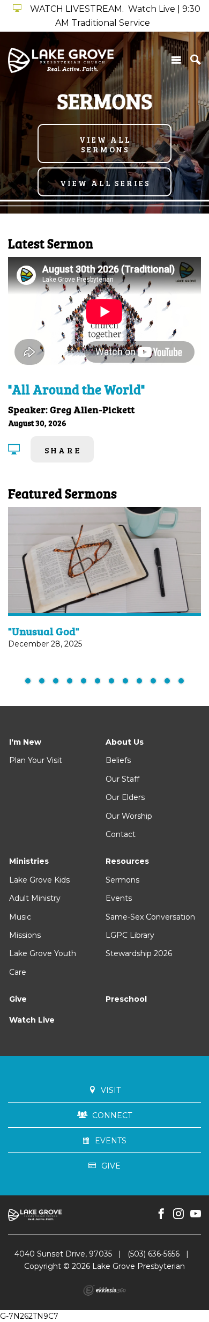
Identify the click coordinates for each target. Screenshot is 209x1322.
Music (20, 917)
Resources (127, 861)
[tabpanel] (104, 585)
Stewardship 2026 (139, 953)
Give (18, 999)
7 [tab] (111, 681)
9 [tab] (139, 681)
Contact (121, 834)
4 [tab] (69, 681)
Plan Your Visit (35, 760)
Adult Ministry (35, 898)
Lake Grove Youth (42, 953)
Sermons (122, 880)
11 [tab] (167, 681)
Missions (25, 935)
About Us (125, 742)
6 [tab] (97, 681)
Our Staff (122, 779)
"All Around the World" (76, 389)
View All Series (105, 183)
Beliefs (118, 760)
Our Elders (125, 797)
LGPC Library (130, 935)
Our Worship (129, 816)
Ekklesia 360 (104, 1290)
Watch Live (32, 1020)
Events (119, 898)
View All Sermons (105, 144)
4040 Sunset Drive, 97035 (63, 1254)
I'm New (25, 742)
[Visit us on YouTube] (195, 1214)
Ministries (29, 861)
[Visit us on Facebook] (161, 1214)
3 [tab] (55, 681)
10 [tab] (153, 681)
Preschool (126, 999)
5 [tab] (83, 681)
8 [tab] (125, 681)
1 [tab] (28, 681)
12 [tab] (181, 681)
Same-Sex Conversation (150, 917)
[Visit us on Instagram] (178, 1214)
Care (17, 972)
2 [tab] (42, 681)
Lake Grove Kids (39, 880)
